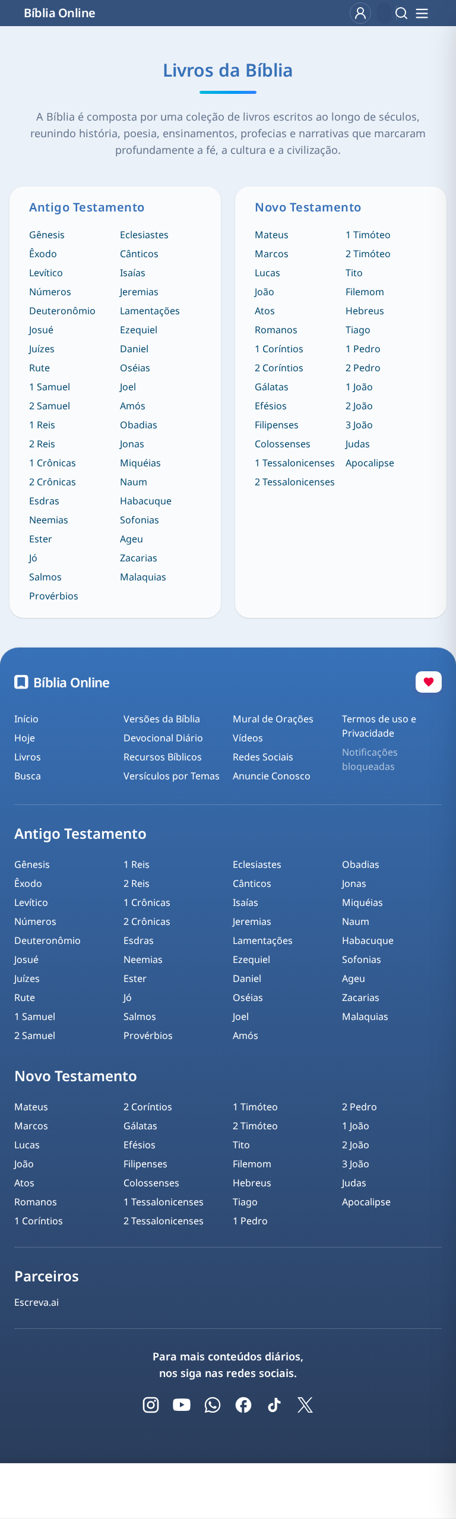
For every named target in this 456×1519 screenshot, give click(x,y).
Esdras (44, 500)
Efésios (271, 405)
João (264, 291)
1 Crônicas (52, 462)
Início (26, 718)
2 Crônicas (52, 481)
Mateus (272, 234)
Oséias (135, 367)
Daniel (134, 348)
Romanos (276, 329)
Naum (133, 481)
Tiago (358, 329)
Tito (354, 272)
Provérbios (53, 595)
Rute (39, 367)
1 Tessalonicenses (295, 462)
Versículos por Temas (172, 775)
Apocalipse (370, 462)
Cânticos (139, 253)
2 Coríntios (279, 367)
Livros (27, 756)
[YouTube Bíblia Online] (181, 1404)
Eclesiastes (144, 234)
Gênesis (47, 234)
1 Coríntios (279, 348)
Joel (128, 386)
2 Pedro (363, 367)
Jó (33, 557)
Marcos (272, 253)
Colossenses (283, 443)
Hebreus (365, 310)
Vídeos (248, 737)
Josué (41, 329)
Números (50, 291)
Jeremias (139, 291)
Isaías (132, 272)
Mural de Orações (273, 718)
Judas (358, 443)
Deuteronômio (62, 310)
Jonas (132, 443)
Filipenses (277, 424)
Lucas (267, 272)
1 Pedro (363, 348)
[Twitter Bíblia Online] (305, 1404)
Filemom (365, 291)
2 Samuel (49, 405)
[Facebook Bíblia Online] (243, 1404)
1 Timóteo (368, 234)
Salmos (45, 576)
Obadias (138, 424)
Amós (132, 405)
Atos (265, 310)
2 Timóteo (368, 253)
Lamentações (150, 310)
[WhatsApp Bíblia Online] (212, 1404)
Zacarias (138, 557)
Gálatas (272, 386)
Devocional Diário (163, 737)
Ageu (131, 538)
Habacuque (146, 500)
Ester (40, 538)
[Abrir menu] (421, 13)
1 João (359, 386)
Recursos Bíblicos (163, 756)
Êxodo (43, 253)
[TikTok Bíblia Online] (274, 1404)
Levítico (46, 272)
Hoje (24, 737)
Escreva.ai (36, 1302)
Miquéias (140, 462)
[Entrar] (360, 13)
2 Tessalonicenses (295, 481)
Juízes (42, 348)
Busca (27, 775)
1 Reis (42, 424)
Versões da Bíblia (162, 718)
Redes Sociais (263, 756)
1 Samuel (49, 386)
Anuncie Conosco (272, 775)
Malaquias (143, 576)
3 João (359, 424)
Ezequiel (138, 329)
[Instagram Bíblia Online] (150, 1404)
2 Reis (42, 443)
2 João (359, 405)
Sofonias (139, 519)
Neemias (48, 519)
